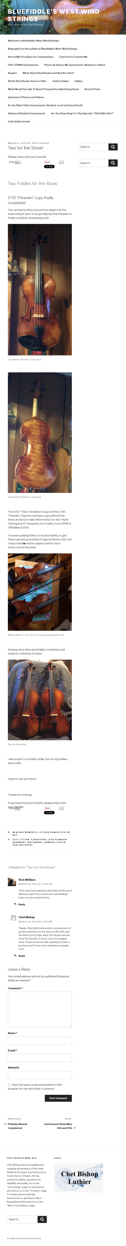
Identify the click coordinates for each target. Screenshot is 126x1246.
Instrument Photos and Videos (26, 97)
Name (12, 1033)
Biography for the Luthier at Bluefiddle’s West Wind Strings (42, 48)
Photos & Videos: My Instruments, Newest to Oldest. (75, 64)
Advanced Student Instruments (26, 113)
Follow (16, 162)
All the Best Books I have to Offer (27, 81)
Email (12, 1050)
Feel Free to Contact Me (74, 56)
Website (13, 1067)
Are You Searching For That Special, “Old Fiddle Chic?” (82, 113)
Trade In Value (60, 81)
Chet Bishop (40, 143)
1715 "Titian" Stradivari (29, 839)
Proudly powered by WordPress (24, 1238)
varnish (49, 842)
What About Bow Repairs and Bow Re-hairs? (48, 73)
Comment (15, 988)
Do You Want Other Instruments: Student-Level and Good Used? (45, 105)
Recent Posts (92, 89)
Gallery (78, 81)
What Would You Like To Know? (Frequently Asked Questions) (43, 89)
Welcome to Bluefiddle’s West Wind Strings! (33, 40)
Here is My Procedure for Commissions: (31, 56)
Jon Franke (35, 842)
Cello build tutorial (19, 121)
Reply (22, 904)
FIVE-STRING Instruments (23, 64)
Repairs (12, 73)
